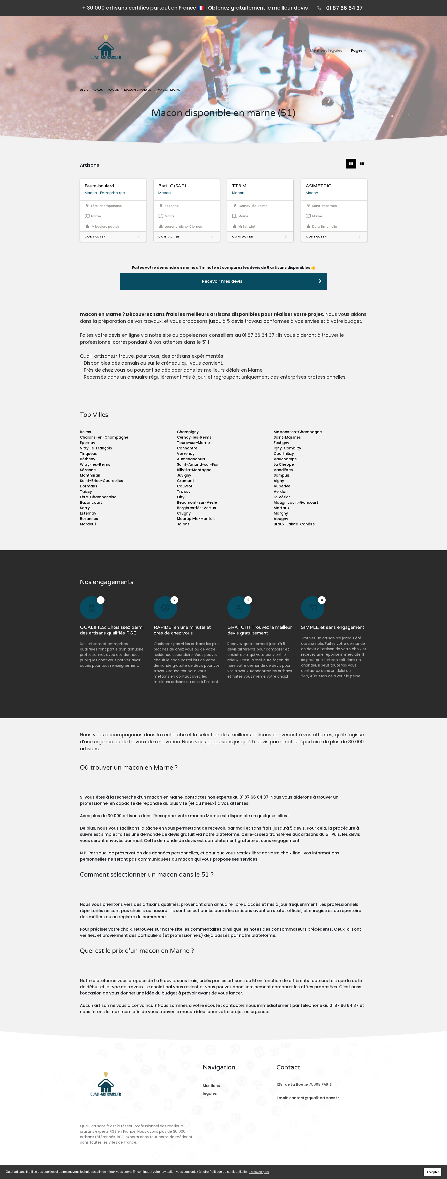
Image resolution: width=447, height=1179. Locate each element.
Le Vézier (282, 497)
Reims (85, 431)
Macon (91, 192)
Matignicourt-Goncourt (296, 502)
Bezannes (89, 518)
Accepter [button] (433, 1172)
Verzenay (186, 453)
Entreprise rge (112, 192)
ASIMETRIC (318, 186)
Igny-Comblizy (287, 448)
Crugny (184, 513)
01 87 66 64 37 (344, 8)
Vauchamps (285, 459)
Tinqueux (88, 453)
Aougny (281, 518)
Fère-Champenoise (98, 497)
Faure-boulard (99, 186)
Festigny (281, 442)
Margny (281, 513)
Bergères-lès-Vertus (196, 507)
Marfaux (281, 507)
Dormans (88, 486)
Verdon (281, 491)
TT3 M (239, 186)
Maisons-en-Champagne (298, 431)
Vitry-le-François (96, 448)
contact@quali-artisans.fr (314, 1097)
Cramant (185, 480)
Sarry (85, 507)
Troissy (183, 491)
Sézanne (88, 469)
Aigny (279, 480)
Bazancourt (91, 502)
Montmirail (90, 475)
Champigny (188, 431)
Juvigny (184, 475)
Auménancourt (191, 459)
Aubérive (282, 486)
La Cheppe (284, 464)
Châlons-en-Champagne (104, 437)
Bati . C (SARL (172, 186)
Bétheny (87, 459)
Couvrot (184, 486)
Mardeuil (88, 524)
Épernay (87, 442)
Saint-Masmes (287, 437)
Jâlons (183, 524)
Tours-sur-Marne (193, 442)
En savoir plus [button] (259, 1172)
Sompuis (282, 475)
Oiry (180, 497)
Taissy (86, 491)
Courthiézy (284, 453)
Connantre (187, 448)
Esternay (88, 513)
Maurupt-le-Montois (196, 518)
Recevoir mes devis (222, 281)
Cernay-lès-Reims (194, 437)
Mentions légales (326, 50)
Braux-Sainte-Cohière (294, 524)
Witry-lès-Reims (95, 464)
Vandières (283, 469)
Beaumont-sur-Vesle (197, 502)
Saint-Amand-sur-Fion (198, 464)
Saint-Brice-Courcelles (101, 480)
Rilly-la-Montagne (194, 469)
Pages (357, 50)
